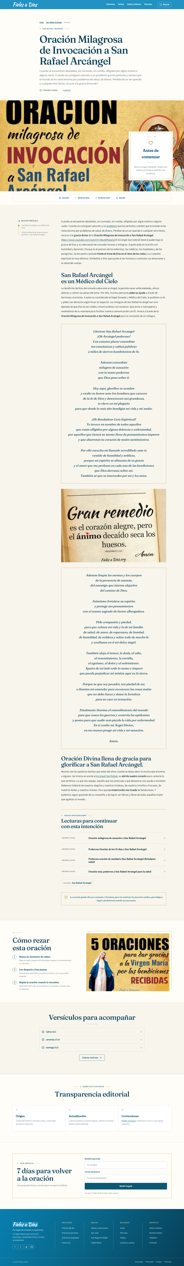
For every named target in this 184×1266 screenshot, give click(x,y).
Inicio (41, 22)
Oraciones (110, 4)
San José (94, 1233)
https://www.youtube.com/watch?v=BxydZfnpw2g (88, 240)
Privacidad (149, 1262)
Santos (121, 4)
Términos (167, 1262)
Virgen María (96, 1242)
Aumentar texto (104, 198)
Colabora (153, 1237)
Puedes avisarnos (129, 1120)
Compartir (67, 90)
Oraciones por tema (70, 1233)
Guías (122, 1228)
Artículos (124, 1233)
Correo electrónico (92, 1171)
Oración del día (68, 1228)
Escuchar (65, 198)
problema (112, 226)
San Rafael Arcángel (54, 22)
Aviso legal (139, 1262)
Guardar (122, 198)
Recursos (148, 4)
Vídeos (123, 1237)
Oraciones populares (70, 1237)
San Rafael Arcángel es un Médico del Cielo (35, 226)
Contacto (153, 1242)
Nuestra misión (155, 1233)
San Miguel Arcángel (99, 1237)
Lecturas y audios (127, 1242)
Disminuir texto (83, 198)
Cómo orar (66, 1242)
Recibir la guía (125, 1186)
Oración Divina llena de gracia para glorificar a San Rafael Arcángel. (34, 233)
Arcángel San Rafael (107, 776)
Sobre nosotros (155, 1228)
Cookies (159, 1262)
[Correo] (31, 1247)
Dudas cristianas (134, 4)
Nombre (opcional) (92, 1158)
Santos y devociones (99, 1228)
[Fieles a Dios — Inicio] (25, 5)
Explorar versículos (90, 1057)
